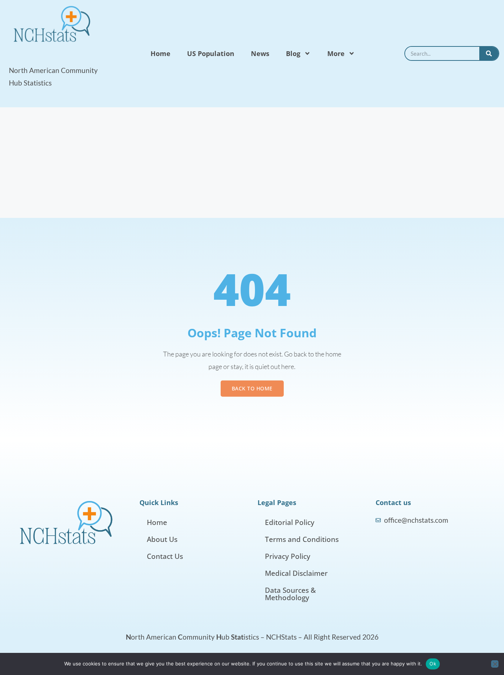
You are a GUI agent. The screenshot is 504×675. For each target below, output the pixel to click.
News (260, 53)
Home (160, 53)
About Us (162, 539)
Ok (432, 664)
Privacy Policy (287, 556)
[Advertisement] (252, 162)
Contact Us (165, 556)
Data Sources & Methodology (290, 593)
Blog (293, 53)
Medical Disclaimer (296, 573)
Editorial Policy (289, 522)
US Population (210, 53)
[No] (494, 664)
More (336, 53)
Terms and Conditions (302, 539)
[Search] (488, 53)
